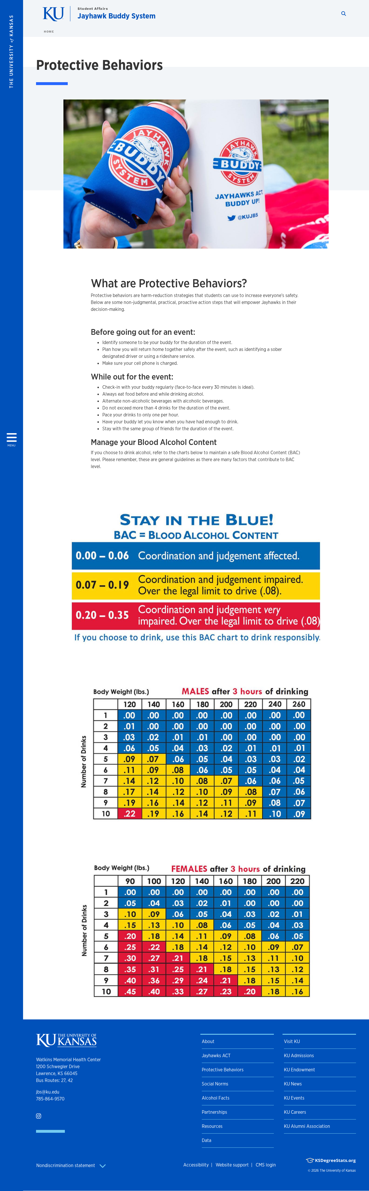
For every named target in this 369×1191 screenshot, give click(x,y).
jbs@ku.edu (47, 1092)
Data (206, 1140)
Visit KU (292, 1041)
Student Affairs (93, 8)
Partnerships (214, 1112)
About (208, 1041)
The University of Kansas (338, 1170)
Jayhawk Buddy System (117, 16)
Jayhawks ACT (216, 1056)
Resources (212, 1126)
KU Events (294, 1098)
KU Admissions (299, 1056)
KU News (293, 1084)
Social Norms (215, 1084)
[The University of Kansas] (66, 1045)
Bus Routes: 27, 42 (54, 1080)
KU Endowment (299, 1070)
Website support (232, 1165)
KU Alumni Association (307, 1126)
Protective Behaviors (223, 1070)
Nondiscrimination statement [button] (66, 1165)
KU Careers (295, 1112)
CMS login (266, 1165)
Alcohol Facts (215, 1098)
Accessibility (196, 1165)
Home (49, 31)
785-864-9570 (50, 1099)
